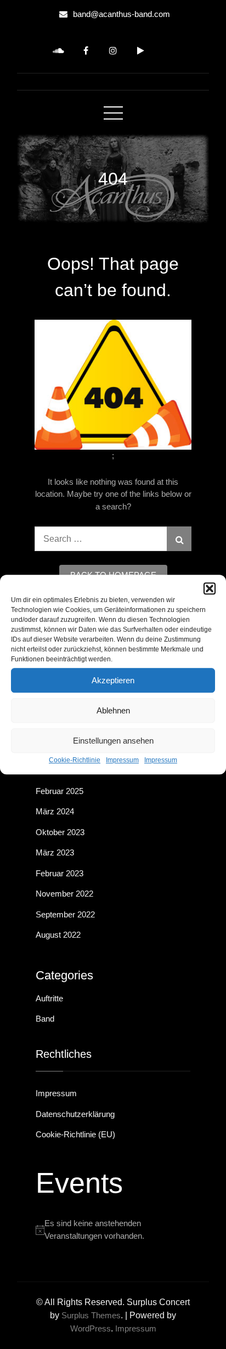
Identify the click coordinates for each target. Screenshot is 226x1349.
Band (45, 1018)
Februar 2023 (59, 873)
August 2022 (58, 934)
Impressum (122, 760)
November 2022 (64, 893)
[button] (209, 588)
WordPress (90, 1328)
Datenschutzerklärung (75, 1114)
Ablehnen (113, 710)
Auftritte (49, 998)
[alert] (113, 1229)
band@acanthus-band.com (121, 14)
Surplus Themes (91, 1315)
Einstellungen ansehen (113, 740)
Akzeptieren (113, 680)
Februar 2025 (59, 791)
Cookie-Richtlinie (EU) (75, 1134)
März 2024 (55, 811)
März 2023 (55, 852)
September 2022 (65, 914)
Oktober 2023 (60, 832)
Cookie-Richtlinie (74, 760)
